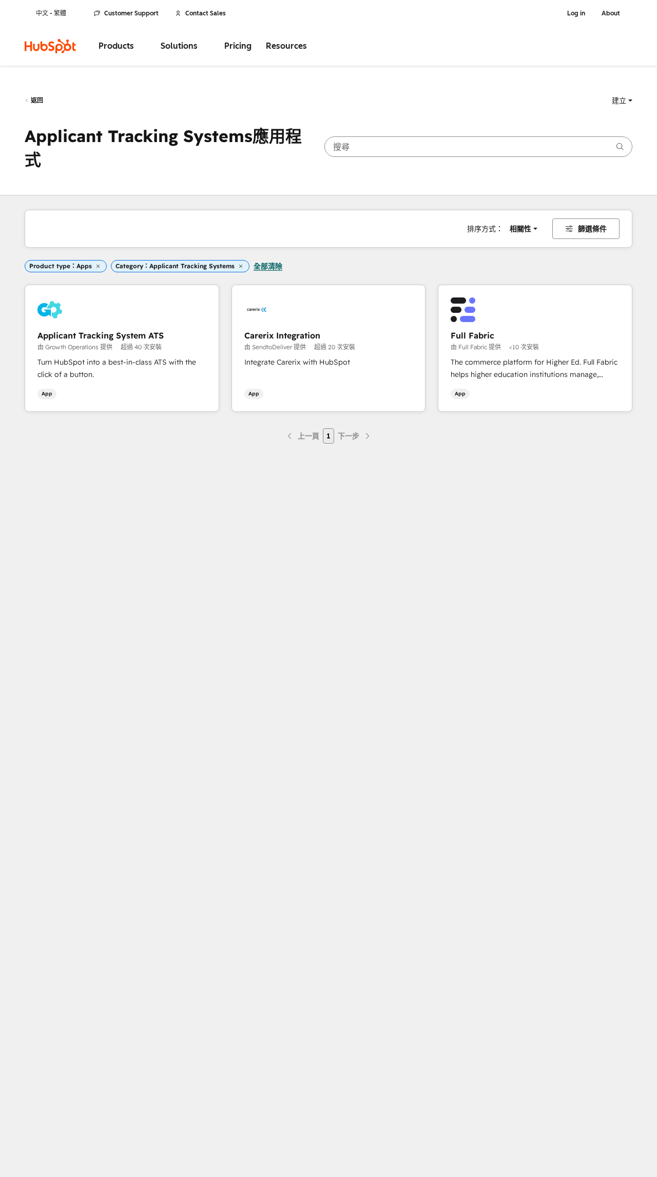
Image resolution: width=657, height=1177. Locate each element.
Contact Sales (205, 13)
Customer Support (131, 13)
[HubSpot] (50, 46)
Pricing (238, 46)
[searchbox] (478, 146)
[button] (622, 100)
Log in (576, 13)
